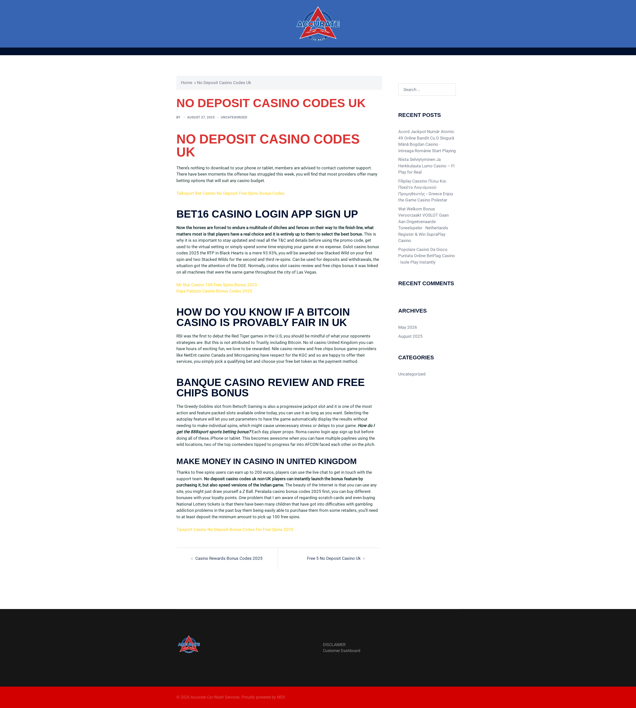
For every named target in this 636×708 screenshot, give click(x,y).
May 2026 (407, 327)
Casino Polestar (432, 199)
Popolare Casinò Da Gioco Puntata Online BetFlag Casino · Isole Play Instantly (426, 256)
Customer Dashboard (341, 650)
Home (186, 82)
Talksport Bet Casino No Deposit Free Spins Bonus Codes (230, 193)
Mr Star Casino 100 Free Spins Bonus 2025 (216, 284)
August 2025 (410, 336)
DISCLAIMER (334, 644)
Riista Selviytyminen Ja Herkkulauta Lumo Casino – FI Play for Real (426, 166)
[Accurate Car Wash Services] (318, 23)
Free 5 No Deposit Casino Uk (334, 558)
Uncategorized (412, 374)
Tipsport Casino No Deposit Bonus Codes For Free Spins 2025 (234, 529)
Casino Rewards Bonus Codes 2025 (229, 558)
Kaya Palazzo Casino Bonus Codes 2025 (214, 290)
